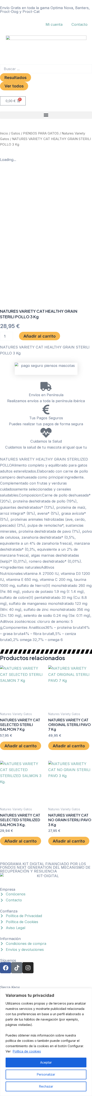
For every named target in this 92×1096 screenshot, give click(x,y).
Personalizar (46, 1074)
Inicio (4, 133)
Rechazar (46, 1086)
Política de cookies (27, 1051)
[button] (46, 115)
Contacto (79, 24)
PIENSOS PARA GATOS (41, 133)
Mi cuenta (54, 24)
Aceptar (46, 1062)
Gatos (15, 133)
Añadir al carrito (39, 336)
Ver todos (14, 85)
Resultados (15, 77)
